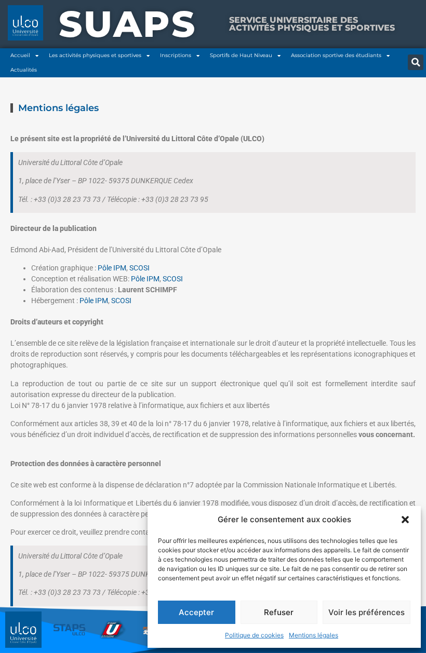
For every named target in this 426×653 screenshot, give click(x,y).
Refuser (279, 612)
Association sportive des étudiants (336, 55)
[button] (405, 519)
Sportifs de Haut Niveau (241, 55)
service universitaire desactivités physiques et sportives (312, 23)
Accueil (20, 55)
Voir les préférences (366, 612)
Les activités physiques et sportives (95, 55)
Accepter (196, 612)
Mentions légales (313, 635)
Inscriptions (175, 55)
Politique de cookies (254, 635)
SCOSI (139, 268)
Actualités (23, 69)
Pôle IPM (112, 268)
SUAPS (127, 24)
